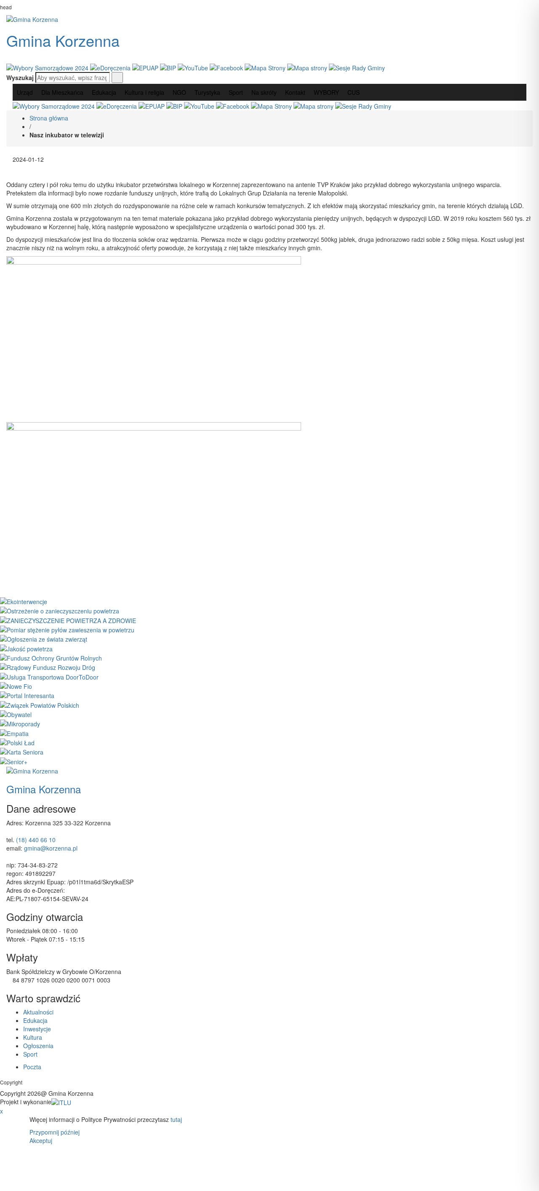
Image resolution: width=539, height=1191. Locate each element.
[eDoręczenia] (111, 67)
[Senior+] (13, 760)
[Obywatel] (16, 713)
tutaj (176, 1119)
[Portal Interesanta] (27, 695)
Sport (236, 92)
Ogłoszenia (38, 1045)
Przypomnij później (54, 1132)
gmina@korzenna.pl (50, 848)
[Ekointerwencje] (23, 601)
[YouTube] (194, 67)
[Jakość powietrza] (26, 647)
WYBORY (326, 92)
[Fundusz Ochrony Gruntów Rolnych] (51, 657)
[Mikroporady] (20, 723)
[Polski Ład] (17, 742)
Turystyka (207, 92)
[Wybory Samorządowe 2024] (48, 67)
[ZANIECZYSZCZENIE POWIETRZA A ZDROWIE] (68, 619)
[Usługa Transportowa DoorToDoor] (49, 676)
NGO (179, 92)
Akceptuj (40, 1140)
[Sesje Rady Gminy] (357, 67)
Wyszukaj (20, 77)
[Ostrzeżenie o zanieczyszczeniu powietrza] (59, 610)
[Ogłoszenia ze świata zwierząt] (43, 638)
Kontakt (295, 92)
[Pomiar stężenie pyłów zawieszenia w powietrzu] (67, 629)
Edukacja (104, 92)
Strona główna (48, 118)
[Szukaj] (117, 77)
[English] (11, 57)
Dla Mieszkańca (62, 92)
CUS (353, 92)
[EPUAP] (146, 67)
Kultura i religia (144, 92)
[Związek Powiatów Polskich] (39, 704)
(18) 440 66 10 (36, 839)
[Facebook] (227, 67)
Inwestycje (37, 1029)
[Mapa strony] (308, 67)
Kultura (32, 1037)
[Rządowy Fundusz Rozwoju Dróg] (47, 666)
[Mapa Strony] (266, 67)
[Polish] (22, 57)
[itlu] (61, 1101)
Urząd (25, 92)
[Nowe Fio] (16, 685)
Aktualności (38, 1012)
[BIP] (169, 67)
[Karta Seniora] (21, 751)
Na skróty (264, 92)
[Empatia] (14, 732)
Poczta (32, 1067)
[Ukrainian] (33, 57)
